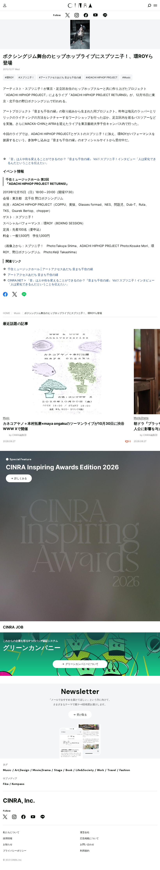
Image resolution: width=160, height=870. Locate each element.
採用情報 (7, 838)
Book (69, 770)
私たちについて (11, 832)
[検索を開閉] (149, 5)
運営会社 (84, 832)
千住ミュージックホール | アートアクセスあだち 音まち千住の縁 (50, 269)
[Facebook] (86, 15)
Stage (58, 770)
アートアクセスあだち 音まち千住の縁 (33, 275)
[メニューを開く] (155, 5)
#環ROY (9, 77)
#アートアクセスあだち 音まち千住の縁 (60, 77)
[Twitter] (67, 15)
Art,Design (22, 770)
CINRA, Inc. (19, 800)
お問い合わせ (87, 844)
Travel (111, 770)
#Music (126, 77)
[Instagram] (77, 15)
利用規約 (84, 850)
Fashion (124, 770)
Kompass (18, 784)
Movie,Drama (42, 770)
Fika (5, 784)
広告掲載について (89, 838)
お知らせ (7, 844)
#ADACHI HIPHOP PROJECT (101, 77)
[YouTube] (95, 15)
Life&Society (85, 770)
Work (100, 770)
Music (17, 313)
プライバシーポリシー (14, 850)
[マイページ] (5, 5)
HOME (6, 313)
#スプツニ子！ (26, 77)
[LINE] (105, 15)
